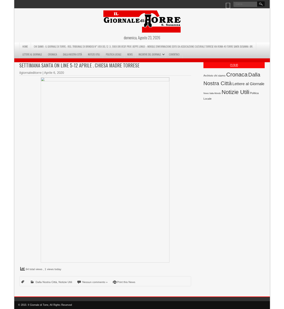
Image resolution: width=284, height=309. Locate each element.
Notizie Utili (94, 54)
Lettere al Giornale (32, 54)
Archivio (208, 75)
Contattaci (174, 54)
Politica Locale (113, 54)
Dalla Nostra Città (72, 54)
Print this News (126, 282)
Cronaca (52, 54)
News (130, 54)
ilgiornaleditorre (30, 73)
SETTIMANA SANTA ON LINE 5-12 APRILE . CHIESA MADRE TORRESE (79, 65)
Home (25, 46)
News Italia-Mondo (212, 93)
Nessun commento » (95, 282)
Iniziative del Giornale (150, 54)
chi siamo (219, 75)
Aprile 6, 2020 (54, 73)
